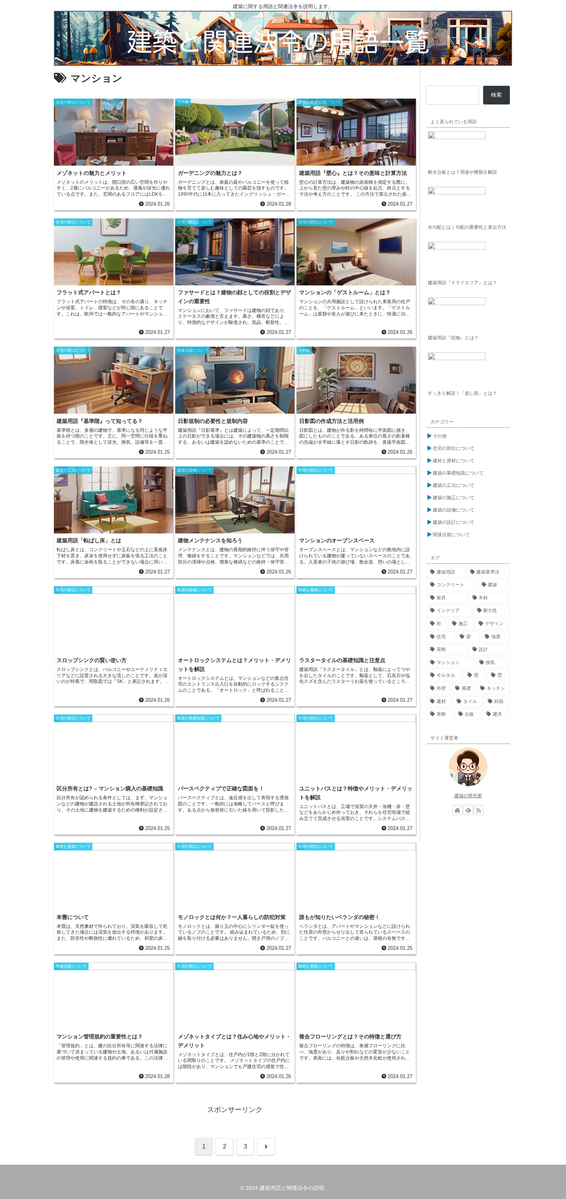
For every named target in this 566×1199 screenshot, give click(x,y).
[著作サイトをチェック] (457, 810)
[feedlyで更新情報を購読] (468, 810)
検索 (496, 95)
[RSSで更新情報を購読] (479, 810)
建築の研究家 (468, 795)
